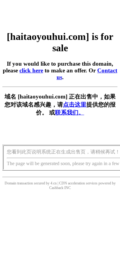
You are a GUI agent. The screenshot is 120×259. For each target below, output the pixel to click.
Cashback (56, 188)
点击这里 (74, 104)
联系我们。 (69, 112)
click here (31, 70)
